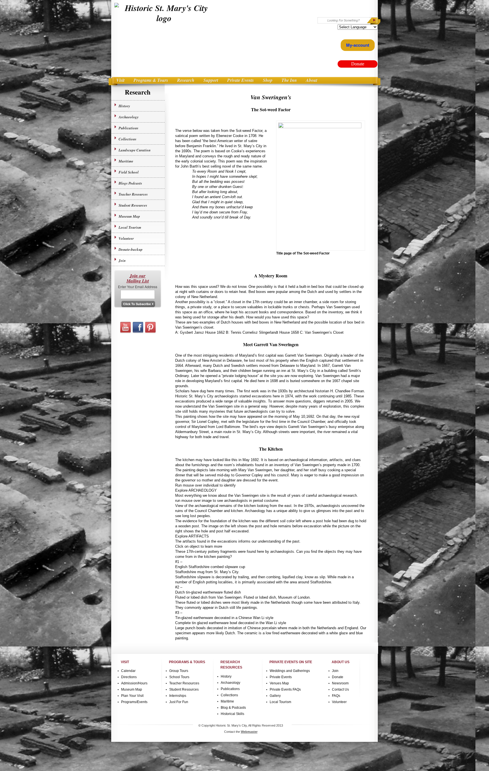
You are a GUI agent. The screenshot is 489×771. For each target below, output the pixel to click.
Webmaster (249, 731)
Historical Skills (232, 714)
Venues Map (279, 683)
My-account (357, 45)
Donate (337, 677)
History (124, 105)
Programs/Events (134, 702)
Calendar (128, 671)
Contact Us (340, 689)
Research (185, 80)
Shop (268, 80)
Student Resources (133, 205)
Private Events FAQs (285, 689)
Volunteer (126, 238)
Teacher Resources (133, 194)
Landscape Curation (135, 150)
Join (122, 260)
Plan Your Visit (132, 696)
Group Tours (178, 671)
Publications (128, 127)
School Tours (179, 677)
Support (210, 80)
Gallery (275, 696)
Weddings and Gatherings (290, 671)
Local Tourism (130, 227)
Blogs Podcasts (130, 183)
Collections (127, 139)
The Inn (289, 80)
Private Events (240, 80)
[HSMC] (164, 13)
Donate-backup (131, 249)
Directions (129, 677)
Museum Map (129, 216)
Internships (177, 696)
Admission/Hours (134, 683)
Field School (129, 172)
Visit (120, 80)
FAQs (336, 696)
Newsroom (340, 683)
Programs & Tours (151, 80)
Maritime (126, 161)
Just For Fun (178, 702)
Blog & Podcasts (233, 708)
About (311, 80)
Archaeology (129, 116)
